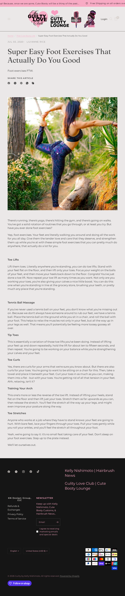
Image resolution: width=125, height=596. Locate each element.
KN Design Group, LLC (19, 499)
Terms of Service (17, 518)
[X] (16, 83)
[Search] (110, 19)
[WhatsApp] (28, 83)
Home (10, 36)
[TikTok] (40, 471)
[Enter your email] (57, 522)
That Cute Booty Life (25, 36)
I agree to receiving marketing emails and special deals (49, 531)
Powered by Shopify (69, 576)
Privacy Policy (15, 514)
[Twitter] (18, 471)
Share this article (20, 78)
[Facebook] (9, 83)
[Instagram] (25, 471)
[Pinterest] (22, 83)
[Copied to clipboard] (33, 83)
